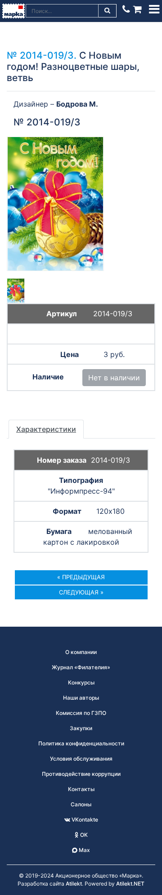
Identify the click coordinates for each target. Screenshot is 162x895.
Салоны (81, 804)
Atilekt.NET (130, 883)
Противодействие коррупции (81, 773)
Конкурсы (81, 682)
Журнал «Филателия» (81, 667)
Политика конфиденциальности (81, 743)
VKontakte (84, 819)
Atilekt (74, 883)
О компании (81, 652)
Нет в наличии (114, 377)
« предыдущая (81, 577)
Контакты (81, 789)
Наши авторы (81, 697)
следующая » (81, 592)
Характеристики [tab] (46, 429)
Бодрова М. (77, 103)
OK (83, 834)
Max (83, 850)
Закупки (81, 728)
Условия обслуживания (81, 758)
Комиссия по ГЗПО (81, 713)
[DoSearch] (108, 10)
